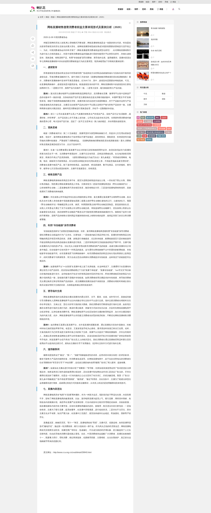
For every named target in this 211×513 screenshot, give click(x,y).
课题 (47, 17)
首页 (41, 17)
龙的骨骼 (154, 39)
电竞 (143, 118)
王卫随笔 (148, 121)
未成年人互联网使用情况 (146, 129)
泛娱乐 (164, 118)
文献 (145, 104)
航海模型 (152, 136)
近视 (139, 136)
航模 (169, 129)
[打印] (82, 32)
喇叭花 (41, 7)
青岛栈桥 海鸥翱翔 (158, 28)
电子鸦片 (140, 132)
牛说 (145, 94)
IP (138, 118)
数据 (53, 17)
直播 (144, 136)
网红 (157, 118)
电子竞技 (140, 140)
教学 (145, 99)
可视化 (168, 132)
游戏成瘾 (161, 129)
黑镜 (166, 2)
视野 (153, 2)
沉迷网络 (157, 121)
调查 (163, 99)
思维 (160, 2)
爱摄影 (141, 2)
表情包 (149, 140)
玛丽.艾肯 (161, 136)
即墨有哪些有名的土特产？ (161, 73)
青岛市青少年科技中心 (155, 132)
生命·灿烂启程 (156, 51)
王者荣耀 (156, 125)
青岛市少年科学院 (144, 125)
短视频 (139, 121)
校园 (147, 2)
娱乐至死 (150, 118)
